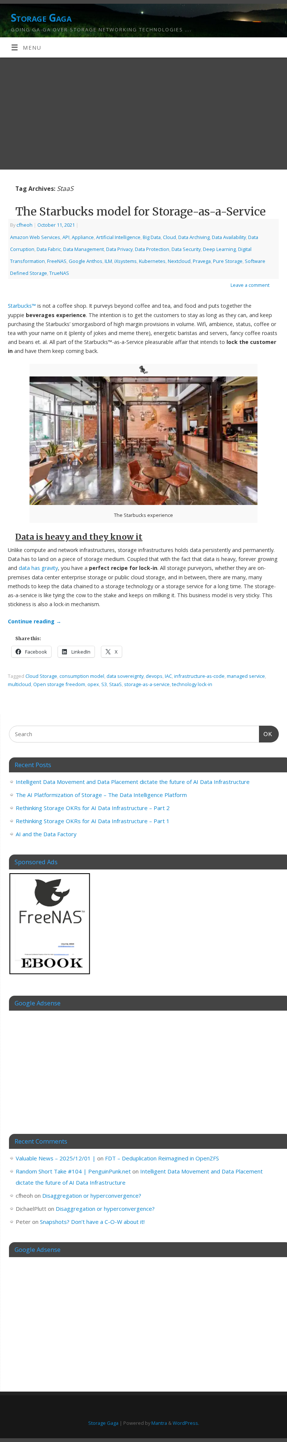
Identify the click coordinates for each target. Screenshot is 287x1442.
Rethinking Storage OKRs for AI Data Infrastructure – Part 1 (93, 821)
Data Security (186, 249)
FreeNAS (57, 261)
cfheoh (24, 224)
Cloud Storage (41, 676)
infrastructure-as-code (199, 676)
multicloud (19, 684)
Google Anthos (85, 261)
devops (154, 676)
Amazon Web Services (35, 237)
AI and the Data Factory (46, 834)
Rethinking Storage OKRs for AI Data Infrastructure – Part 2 (93, 808)
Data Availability (229, 237)
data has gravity (38, 567)
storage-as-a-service (147, 684)
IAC (168, 676)
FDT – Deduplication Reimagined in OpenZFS (162, 1158)
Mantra (159, 1423)
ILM (108, 261)
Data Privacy (119, 249)
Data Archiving (194, 237)
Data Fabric (49, 249)
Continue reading (34, 621)
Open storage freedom (59, 684)
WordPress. (186, 1423)
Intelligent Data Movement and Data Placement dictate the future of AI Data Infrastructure (133, 781)
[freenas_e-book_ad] (50, 975)
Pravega (202, 261)
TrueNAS (59, 273)
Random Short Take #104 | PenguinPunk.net (73, 1171)
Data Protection (152, 249)
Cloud (169, 237)
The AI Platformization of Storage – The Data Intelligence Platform (101, 794)
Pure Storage (228, 261)
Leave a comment (250, 285)
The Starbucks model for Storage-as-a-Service (140, 211)
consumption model (81, 676)
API (66, 237)
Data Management (83, 249)
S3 (104, 684)
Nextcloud (179, 261)
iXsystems (125, 261)
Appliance (83, 237)
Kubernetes (152, 261)
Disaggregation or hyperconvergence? (91, 1195)
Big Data (152, 237)
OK (265, 734)
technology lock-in (192, 684)
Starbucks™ (22, 305)
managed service (246, 676)
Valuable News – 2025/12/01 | (56, 1158)
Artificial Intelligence (118, 237)
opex (93, 684)
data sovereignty (125, 676)
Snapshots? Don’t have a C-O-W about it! (92, 1221)
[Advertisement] (143, 113)
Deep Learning (219, 249)
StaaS (115, 684)
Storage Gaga (41, 17)
